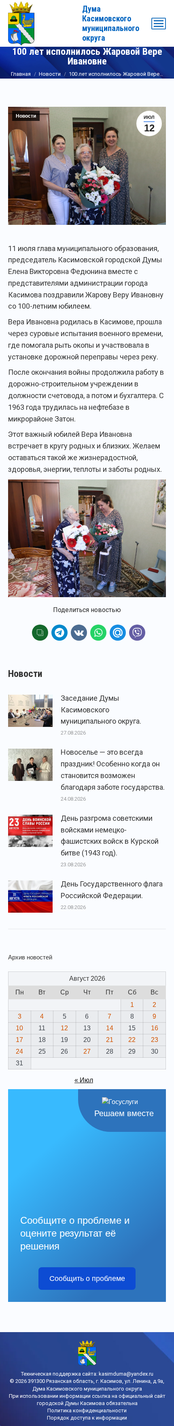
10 (19, 1028)
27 (87, 1051)
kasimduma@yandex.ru (126, 1374)
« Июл (83, 1080)
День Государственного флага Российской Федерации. (112, 890)
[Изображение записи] (30, 711)
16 (154, 1028)
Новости (26, 116)
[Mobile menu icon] (158, 23)
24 (19, 1051)
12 (64, 1028)
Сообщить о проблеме (87, 1278)
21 (109, 1039)
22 (132, 1039)
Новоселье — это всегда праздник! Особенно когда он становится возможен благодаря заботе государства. (113, 769)
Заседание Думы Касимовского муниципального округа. (101, 710)
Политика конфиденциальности (87, 1410)
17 (19, 1039)
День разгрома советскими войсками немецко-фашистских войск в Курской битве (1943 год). (110, 835)
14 (109, 1028)
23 (154, 1039)
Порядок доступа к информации (87, 1418)
